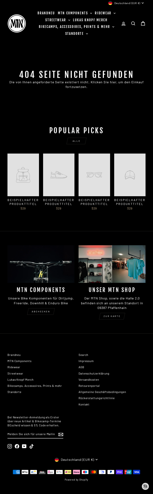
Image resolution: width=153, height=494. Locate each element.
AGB (81, 367)
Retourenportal (89, 385)
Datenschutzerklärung (94, 373)
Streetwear (56, 20)
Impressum (86, 361)
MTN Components (73, 13)
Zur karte (112, 316)
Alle (76, 141)
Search (83, 354)
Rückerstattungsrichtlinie (97, 398)
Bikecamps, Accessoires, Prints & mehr (75, 27)
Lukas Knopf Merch (90, 20)
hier (113, 82)
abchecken (41, 311)
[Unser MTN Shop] (112, 264)
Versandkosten (89, 379)
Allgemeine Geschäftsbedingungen (102, 392)
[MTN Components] (40, 264)
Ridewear (104, 13)
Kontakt (84, 404)
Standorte (75, 33)
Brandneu (46, 13)
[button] (145, 486)
